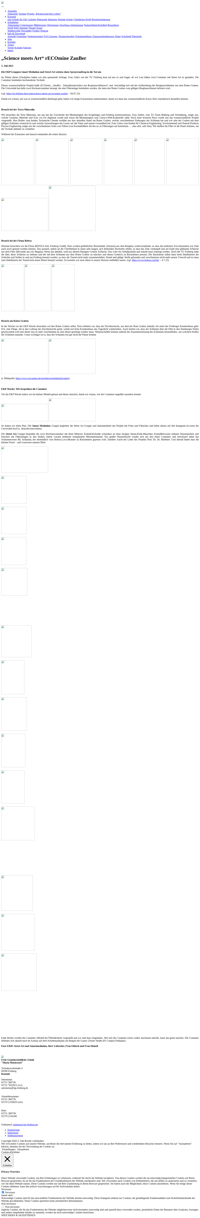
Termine (22, 14)
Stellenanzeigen (15, 1135)
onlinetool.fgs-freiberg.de (25, 1124)
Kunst (39, 28)
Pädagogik (42, 19)
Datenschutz (14, 1130)
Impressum (13, 1132)
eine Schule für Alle (17, 19)
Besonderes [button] (113, 25)
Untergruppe (26, 25)
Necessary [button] (6, 1189)
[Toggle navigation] (2, 6)
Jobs (10, 39)
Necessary (10, 1192)
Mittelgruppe (40, 25)
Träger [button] (11, 45)
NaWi (10, 28)
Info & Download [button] (16, 33)
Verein (11, 47)
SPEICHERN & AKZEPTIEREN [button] (18, 1215)
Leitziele (32, 19)
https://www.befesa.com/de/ (145, 260)
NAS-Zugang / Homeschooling (59, 36)
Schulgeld (126, 36)
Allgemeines (14, 25)
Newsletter (26, 30)
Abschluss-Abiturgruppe (71, 25)
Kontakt (11, 42)
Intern (10, 50)
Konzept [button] (12, 16)
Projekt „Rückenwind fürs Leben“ (44, 14)
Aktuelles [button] (12, 11)
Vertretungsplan (35, 36)
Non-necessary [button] (8, 1203)
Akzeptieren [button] (23, 1149)
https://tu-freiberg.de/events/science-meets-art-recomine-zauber (37, 93)
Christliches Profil (82, 19)
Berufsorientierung (101, 19)
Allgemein (13, 14)
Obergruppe (53, 25)
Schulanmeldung (83, 36)
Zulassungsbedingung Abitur (106, 36)
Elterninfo (137, 36)
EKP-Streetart (21, 28)
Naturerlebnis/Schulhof (95, 25)
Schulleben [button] (13, 22)
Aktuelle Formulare (17, 36)
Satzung (27, 47)
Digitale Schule (65, 19)
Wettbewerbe (14, 30)
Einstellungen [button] (8, 1149)
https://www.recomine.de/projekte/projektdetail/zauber (42, 378)
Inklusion (52, 19)
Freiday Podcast (40, 30)
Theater (32, 28)
